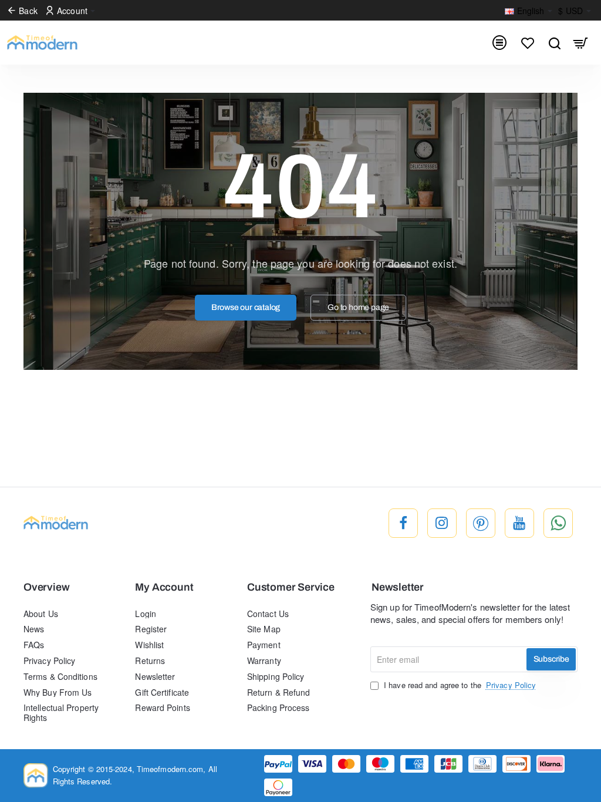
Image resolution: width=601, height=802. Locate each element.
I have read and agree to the (458, 685)
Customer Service (291, 587)
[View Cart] (581, 43)
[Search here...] (554, 43)
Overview (46, 587)
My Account (164, 587)
